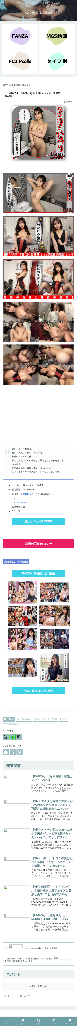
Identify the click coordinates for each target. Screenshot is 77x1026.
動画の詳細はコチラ (38, 544)
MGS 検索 (38, 690)
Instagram (22, 502)
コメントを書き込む (38, 986)
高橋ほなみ (28, 494)
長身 (64, 719)
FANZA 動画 (38, 573)
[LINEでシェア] (12, 737)
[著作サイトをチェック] (6, 752)
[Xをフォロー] (13, 752)
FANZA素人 (25, 719)
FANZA (10, 719)
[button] (19, 737)
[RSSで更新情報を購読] (19, 752)
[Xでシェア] (6, 737)
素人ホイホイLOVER (38, 521)
